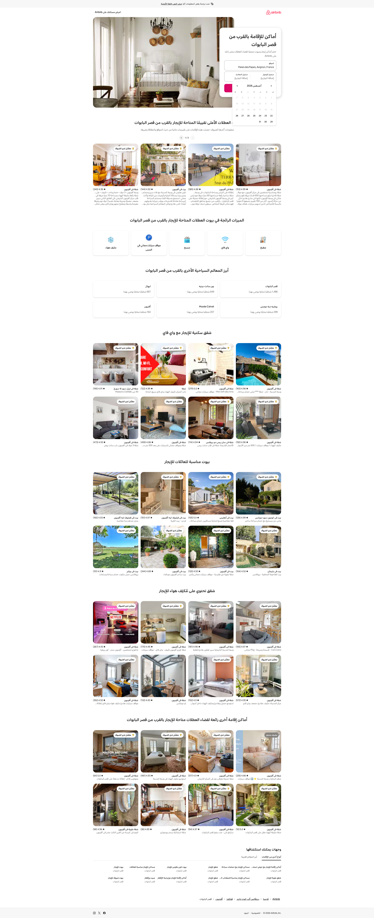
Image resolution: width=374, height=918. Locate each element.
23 (266, 115)
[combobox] (250, 67)
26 (248, 115)
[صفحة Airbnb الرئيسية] (273, 12)
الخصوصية (255, 913)
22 (271, 115)
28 (237, 115)
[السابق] (192, 137)
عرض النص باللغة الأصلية (171, 3)
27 (242, 115)
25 (254, 115)
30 (265, 121)
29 (271, 121)
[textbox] (263, 78)
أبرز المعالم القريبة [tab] (249, 857)
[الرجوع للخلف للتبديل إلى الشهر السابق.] (271, 86)
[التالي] (181, 137)
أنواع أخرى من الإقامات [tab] (271, 857)
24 (260, 115)
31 (260, 121)
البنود (246, 913)
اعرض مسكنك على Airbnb (108, 12)
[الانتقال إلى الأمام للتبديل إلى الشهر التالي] (237, 86)
